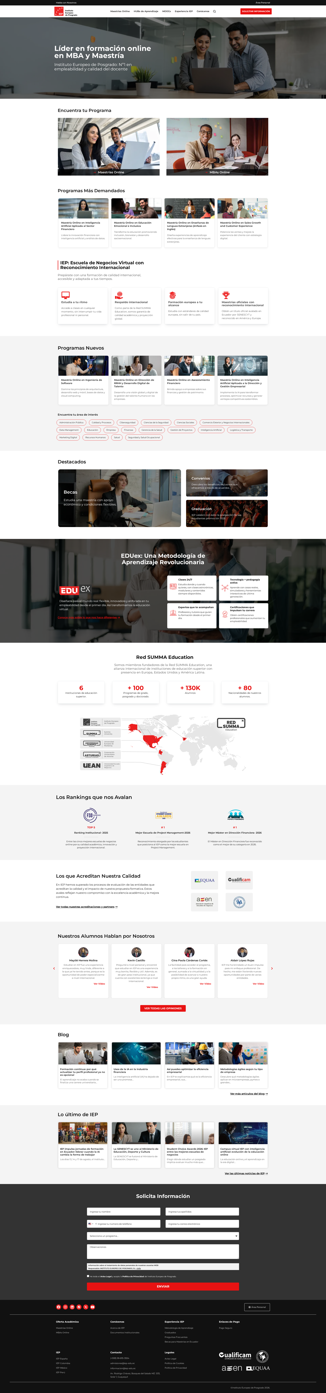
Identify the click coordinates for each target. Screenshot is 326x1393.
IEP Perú (60, 1372)
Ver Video (99, 983)
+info (138, 1268)
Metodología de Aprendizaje (179, 1328)
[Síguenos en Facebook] (58, 1307)
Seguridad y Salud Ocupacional (144, 437)
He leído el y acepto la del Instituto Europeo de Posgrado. (133, 1276)
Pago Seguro (225, 1328)
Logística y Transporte (241, 430)
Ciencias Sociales (185, 422)
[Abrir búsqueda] (214, 11)
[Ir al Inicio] (65, 11)
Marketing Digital (68, 437)
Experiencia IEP (184, 11)
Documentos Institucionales (124, 1332)
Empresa (111, 430)
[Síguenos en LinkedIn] (72, 1307)
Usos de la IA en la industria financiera (131, 1071)
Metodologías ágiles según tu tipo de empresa (241, 1071)
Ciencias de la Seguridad (156, 422)
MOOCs (166, 11)
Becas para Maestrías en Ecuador (181, 1341)
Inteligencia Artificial (211, 430)
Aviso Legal (170, 1358)
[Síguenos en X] (85, 1307)
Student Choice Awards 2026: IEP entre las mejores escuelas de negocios (187, 1151)
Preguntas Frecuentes (176, 1337)
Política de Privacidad (176, 1368)
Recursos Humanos (95, 437)
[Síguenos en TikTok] (79, 1307)
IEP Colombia (63, 1363)
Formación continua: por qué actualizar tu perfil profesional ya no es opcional (82, 1072)
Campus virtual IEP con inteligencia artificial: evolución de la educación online (242, 1151)
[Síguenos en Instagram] (65, 1307)
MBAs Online (62, 1332)
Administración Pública (71, 422)
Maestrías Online (64, 1328)
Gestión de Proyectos (181, 430)
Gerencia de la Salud (152, 430)
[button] (54, 968)
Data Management (69, 430)
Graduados (170, 1332)
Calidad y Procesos (101, 422)
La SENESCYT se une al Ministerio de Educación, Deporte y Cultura (136, 1150)
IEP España (62, 1358)
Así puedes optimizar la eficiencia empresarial (188, 1071)
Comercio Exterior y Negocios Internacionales (226, 422)
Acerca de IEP (117, 1328)
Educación (92, 430)
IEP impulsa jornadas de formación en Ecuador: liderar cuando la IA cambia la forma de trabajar (82, 1151)
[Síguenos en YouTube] (92, 1307)
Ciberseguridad (127, 422)
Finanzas (128, 430)
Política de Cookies (174, 1363)
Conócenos (203, 11)
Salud (117, 437)
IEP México (61, 1368)
